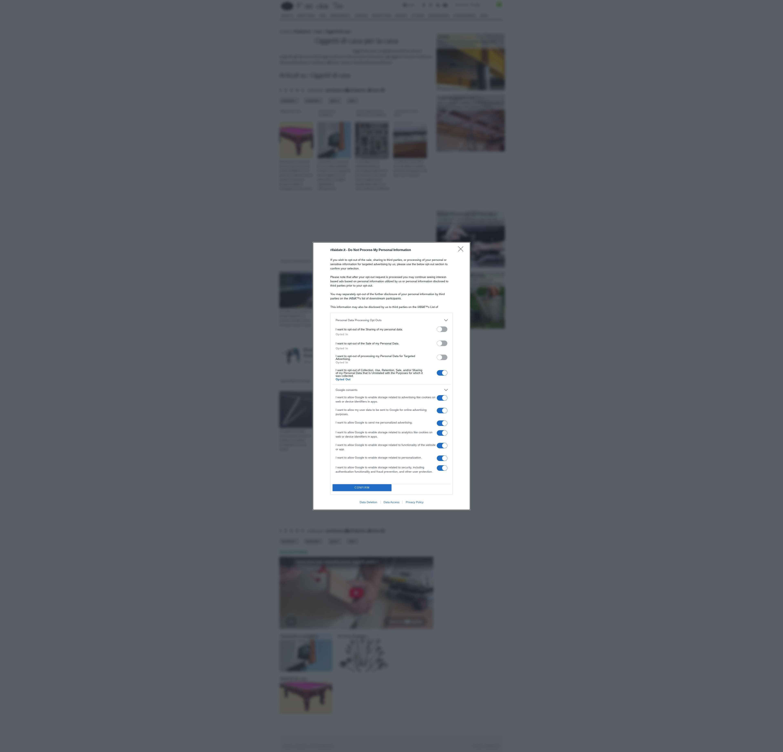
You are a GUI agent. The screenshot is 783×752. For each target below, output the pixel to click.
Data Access (391, 502)
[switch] (442, 329)
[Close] (462, 250)
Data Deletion (368, 502)
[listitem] (391, 320)
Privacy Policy (415, 502)
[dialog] (391, 376)
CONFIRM (362, 487)
